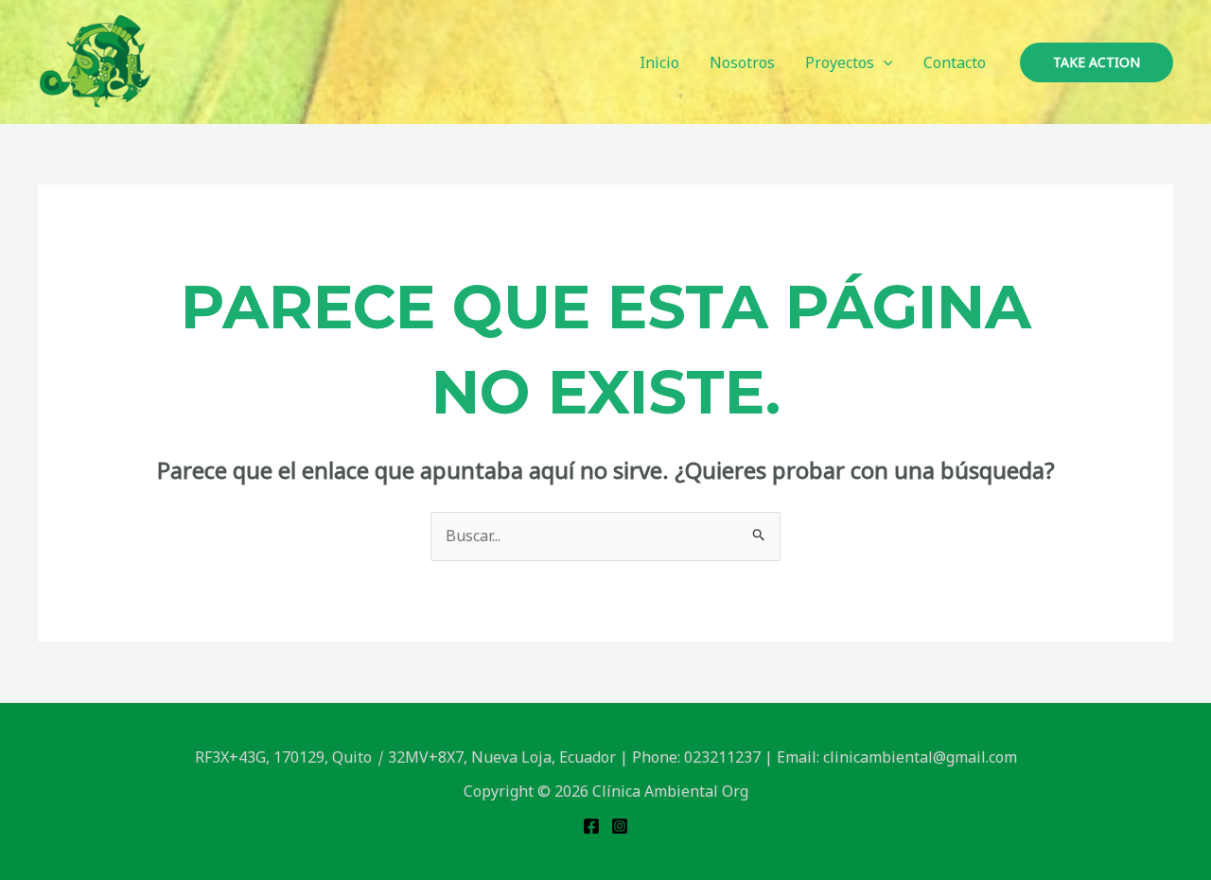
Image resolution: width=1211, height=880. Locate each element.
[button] (883, 62)
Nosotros (742, 62)
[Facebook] (591, 826)
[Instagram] (619, 826)
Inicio (659, 62)
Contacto (954, 62)
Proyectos (839, 62)
